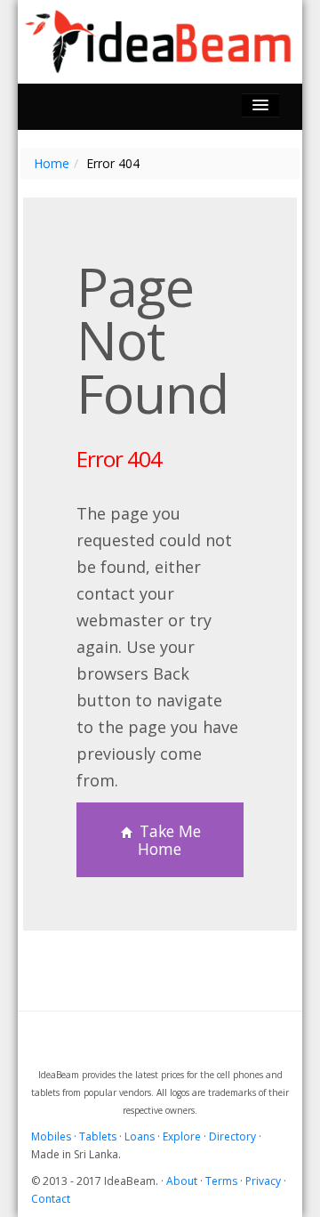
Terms (221, 1181)
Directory (232, 1136)
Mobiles (51, 1136)
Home (51, 163)
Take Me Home (168, 839)
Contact (50, 1198)
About (181, 1181)
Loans (139, 1136)
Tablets (97, 1136)
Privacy (263, 1181)
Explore (182, 1136)
